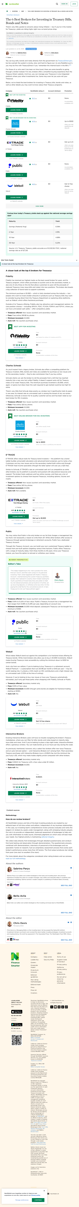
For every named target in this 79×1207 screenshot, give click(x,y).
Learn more (15, 110)
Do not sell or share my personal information (61, 980)
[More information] (43, 91)
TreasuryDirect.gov (65, 61)
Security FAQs (49, 959)
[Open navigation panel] (2, 3)
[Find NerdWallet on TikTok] (66, 1006)
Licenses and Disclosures (37, 1039)
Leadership (34, 959)
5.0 (33, 98)
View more (39, 206)
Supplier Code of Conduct (62, 960)
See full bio (66, 885)
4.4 (33, 164)
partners (11, 38)
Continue (38, 1200)
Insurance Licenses (36, 1060)
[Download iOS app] (16, 1012)
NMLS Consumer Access (38, 1067)
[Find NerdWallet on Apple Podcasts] (62, 1006)
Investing (15, 11)
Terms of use (61, 957)
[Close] (44, 1191)
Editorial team (36, 984)
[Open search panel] (57, 4)
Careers (33, 962)
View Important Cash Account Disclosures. (38, 1143)
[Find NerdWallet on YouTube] (55, 1006)
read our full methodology (15, 858)
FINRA (39, 1116)
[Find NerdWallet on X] (51, 1006)
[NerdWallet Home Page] (12, 4)
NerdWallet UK (54, 1193)
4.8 (33, 184)
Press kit (34, 990)
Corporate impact (34, 966)
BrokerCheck (34, 1131)
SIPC (43, 1116)
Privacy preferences (61, 973)
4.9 (33, 121)
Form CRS (37, 1122)
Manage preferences (21, 1200)
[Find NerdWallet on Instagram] (59, 1006)
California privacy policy (62, 968)
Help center (48, 957)
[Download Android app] (16, 1024)
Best (22, 11)
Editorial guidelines (34, 976)
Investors (34, 993)
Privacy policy (62, 964)
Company (34, 957)
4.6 (33, 142)
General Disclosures (36, 1128)
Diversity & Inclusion (34, 971)
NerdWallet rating (19, 347)
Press (32, 987)
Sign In (65, 4)
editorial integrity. (47, 837)
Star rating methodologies (36, 981)
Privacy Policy (42, 1124)
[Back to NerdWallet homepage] (7, 11)
